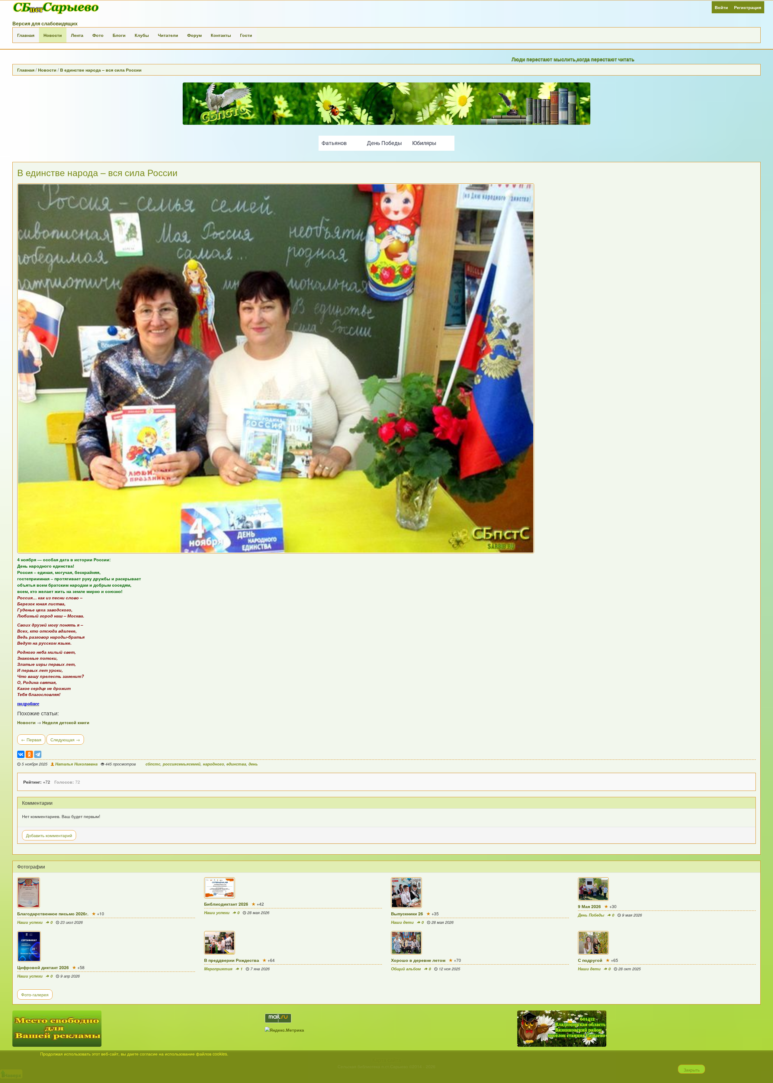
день (253, 764)
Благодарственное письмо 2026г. (52, 914)
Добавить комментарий (49, 835)
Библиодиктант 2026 (226, 904)
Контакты (221, 35)
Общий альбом (406, 969)
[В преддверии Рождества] (293, 943)
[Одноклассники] (29, 754)
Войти (721, 7)
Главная (25, 35)
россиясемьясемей (181, 764)
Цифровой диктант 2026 (43, 967)
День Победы (591, 915)
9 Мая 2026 (589, 906)
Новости (52, 35)
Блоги (119, 35)
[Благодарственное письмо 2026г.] (106, 892)
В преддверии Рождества (231, 960)
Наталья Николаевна (76, 764)
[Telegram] (37, 754)
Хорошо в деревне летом (418, 960)
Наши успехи (30, 922)
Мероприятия (218, 969)
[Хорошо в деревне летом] (480, 943)
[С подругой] (667, 943)
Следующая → (65, 740)
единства (236, 764)
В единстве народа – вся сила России (101, 70)
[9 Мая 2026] (667, 889)
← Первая (31, 740)
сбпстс (153, 764)
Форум (194, 35)
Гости (246, 35)
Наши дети (402, 922)
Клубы (142, 35)
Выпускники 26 (407, 914)
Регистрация (747, 7)
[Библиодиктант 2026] (293, 887)
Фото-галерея (35, 994)
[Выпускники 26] (480, 892)
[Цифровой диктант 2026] (106, 946)
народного (213, 764)
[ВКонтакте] (20, 754)
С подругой (590, 960)
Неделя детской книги (65, 722)
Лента (77, 35)
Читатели (168, 35)
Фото (98, 35)
